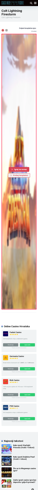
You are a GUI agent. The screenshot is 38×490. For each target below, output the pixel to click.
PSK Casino (14, 406)
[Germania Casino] (5, 360)
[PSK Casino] (5, 409)
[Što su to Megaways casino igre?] (7, 477)
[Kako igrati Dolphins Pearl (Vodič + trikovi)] (7, 465)
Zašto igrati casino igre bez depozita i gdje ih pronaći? (24, 481)
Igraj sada (27, 345)
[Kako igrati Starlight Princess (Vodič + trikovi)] (7, 454)
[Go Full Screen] (6, 30)
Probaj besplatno (20, 175)
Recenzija (10, 345)
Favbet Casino (15, 332)
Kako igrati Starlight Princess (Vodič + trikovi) (23, 446)
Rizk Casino (14, 380)
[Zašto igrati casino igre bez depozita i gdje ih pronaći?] (7, 488)
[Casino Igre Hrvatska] (13, 3)
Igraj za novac (20, 169)
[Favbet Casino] (5, 336)
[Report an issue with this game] (3, 30)
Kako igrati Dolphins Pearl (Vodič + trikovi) (24, 458)
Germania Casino (17, 356)
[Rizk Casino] (5, 383)
